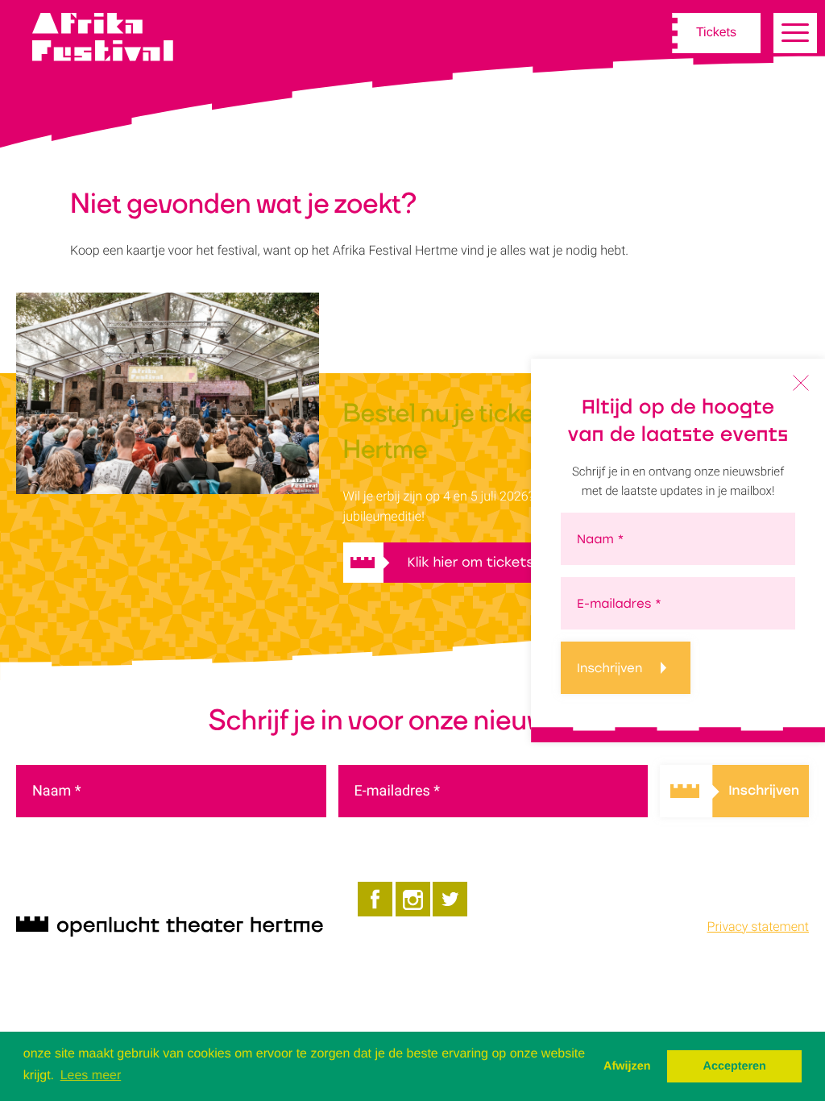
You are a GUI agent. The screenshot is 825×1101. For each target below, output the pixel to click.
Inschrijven (609, 668)
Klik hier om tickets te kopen (503, 562)
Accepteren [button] (734, 1066)
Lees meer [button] (91, 1075)
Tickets (716, 32)
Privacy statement (758, 926)
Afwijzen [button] (626, 1066)
